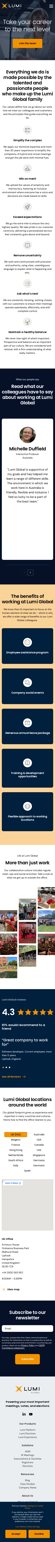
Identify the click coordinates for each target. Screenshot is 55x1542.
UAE (39, 1150)
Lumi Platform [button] (27, 1429)
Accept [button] (15, 1534)
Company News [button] (27, 1487)
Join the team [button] (27, 43)
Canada (39, 1145)
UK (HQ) (16, 1134)
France (15, 1145)
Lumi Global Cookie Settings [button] (27, 1526)
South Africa (15, 1160)
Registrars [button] (27, 1462)
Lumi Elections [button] (27, 1433)
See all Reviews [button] (11, 1076)
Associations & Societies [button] (27, 1458)
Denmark (39, 1165)
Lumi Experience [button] (27, 1437)
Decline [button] (39, 1534)
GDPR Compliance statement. (23, 1346)
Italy (15, 1165)
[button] (11, 6)
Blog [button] (27, 1480)
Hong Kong (15, 1150)
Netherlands (15, 1155)
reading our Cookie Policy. (34, 1507)
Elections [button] (27, 1466)
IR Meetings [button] (27, 1455)
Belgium (15, 1139)
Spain (27, 1170)
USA (39, 1139)
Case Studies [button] (27, 1484)
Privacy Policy (28, 1345)
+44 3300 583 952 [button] (12, 1272)
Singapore (39, 1155)
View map (13, 1289)
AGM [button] (27, 1451)
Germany (39, 1160)
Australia (39, 1134)
